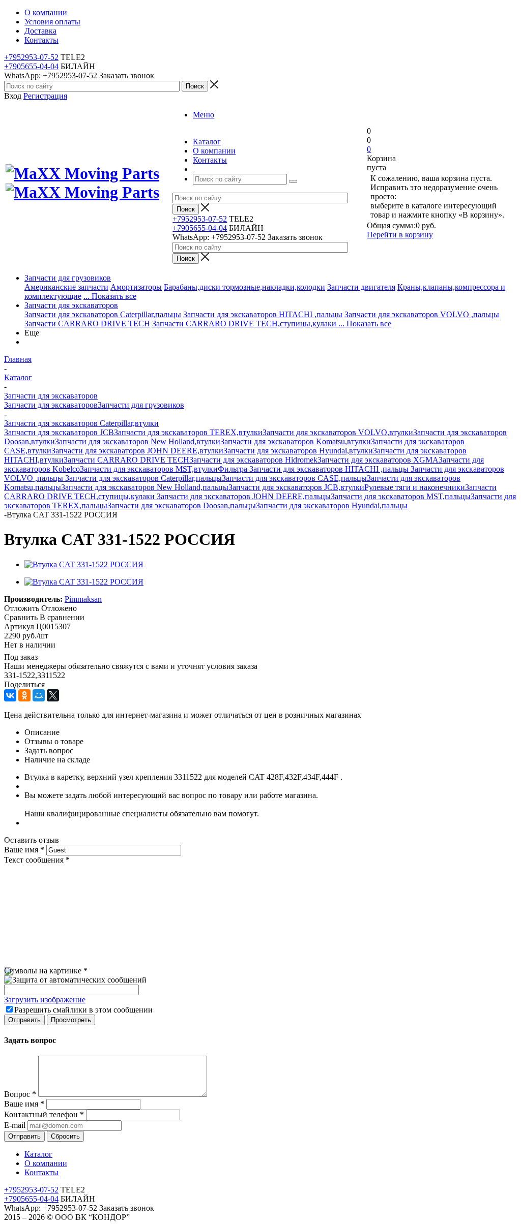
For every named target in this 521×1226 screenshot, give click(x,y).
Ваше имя (24, 849)
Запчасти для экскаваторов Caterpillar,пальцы (102, 314)
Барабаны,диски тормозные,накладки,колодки (244, 287)
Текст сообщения (37, 859)
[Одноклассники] (24, 695)
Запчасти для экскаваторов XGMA (378, 459)
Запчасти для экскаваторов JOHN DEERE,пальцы (244, 496)
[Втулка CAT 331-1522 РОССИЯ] (83, 564)
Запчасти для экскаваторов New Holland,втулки (137, 441)
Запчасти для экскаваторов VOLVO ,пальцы (421, 314)
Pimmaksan (83, 599)
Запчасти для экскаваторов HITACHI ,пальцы (262, 314)
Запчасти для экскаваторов (71, 305)
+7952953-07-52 (31, 57)
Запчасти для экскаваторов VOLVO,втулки (338, 432)
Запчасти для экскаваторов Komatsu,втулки (295, 441)
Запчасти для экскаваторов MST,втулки (149, 469)
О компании (45, 1163)
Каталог (38, 1154)
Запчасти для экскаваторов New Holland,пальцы (144, 487)
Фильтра (233, 469)
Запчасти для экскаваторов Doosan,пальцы (181, 505)
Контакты (41, 1172)
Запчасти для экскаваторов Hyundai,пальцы (332, 505)
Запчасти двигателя (361, 287)
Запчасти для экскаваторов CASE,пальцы (294, 478)
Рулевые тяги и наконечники (414, 487)
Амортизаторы (136, 287)
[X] (53, 695)
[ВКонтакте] (10, 695)
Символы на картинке (46, 970)
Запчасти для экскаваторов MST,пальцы (401, 496)
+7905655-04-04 (31, 66)
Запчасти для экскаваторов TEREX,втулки (188, 432)
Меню (203, 114)
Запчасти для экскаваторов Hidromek (253, 459)
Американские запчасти (66, 287)
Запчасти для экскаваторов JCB (59, 432)
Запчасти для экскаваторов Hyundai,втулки (298, 450)
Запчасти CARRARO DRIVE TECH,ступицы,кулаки (245, 323)
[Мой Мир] (39, 695)
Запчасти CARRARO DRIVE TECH (87, 323)
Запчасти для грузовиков (67, 277)
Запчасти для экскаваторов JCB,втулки (296, 487)
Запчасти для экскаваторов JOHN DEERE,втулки (137, 450)
